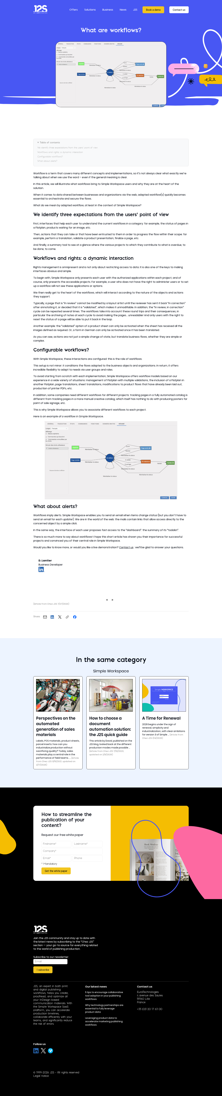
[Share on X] (60, 617)
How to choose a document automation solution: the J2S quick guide (110, 726)
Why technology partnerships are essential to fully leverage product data (104, 1008)
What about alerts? (47, 161)
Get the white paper (56, 871)
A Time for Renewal (161, 718)
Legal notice (41, 1076)
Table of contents (50, 143)
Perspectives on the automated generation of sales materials (55, 726)
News (123, 10)
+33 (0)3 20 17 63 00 (149, 1009)
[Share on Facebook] (75, 617)
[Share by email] (45, 617)
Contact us (179, 9)
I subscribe (43, 969)
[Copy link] (67, 617)
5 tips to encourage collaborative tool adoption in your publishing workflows (104, 996)
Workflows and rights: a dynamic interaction (60, 152)
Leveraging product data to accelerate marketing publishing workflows (104, 1021)
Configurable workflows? (50, 157)
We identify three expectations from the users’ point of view (67, 148)
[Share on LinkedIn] (52, 617)
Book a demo (153, 9)
